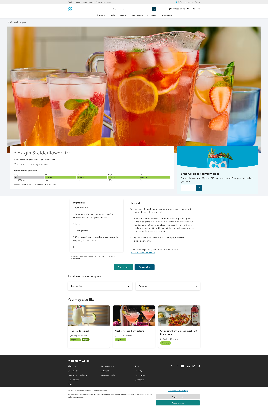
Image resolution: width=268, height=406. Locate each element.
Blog (70, 384)
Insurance (77, 2)
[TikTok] (199, 366)
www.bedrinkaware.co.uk (143, 252)
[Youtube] (182, 366)
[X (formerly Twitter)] (172, 366)
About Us (72, 366)
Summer (123, 15)
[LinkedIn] (188, 366)
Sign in (197, 2)
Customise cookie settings (178, 391)
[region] (134, 396)
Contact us (139, 380)
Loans (109, 2)
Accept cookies (178, 403)
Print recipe (123, 267)
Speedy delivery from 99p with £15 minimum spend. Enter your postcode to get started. (217, 180)
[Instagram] (194, 366)
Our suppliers (140, 375)
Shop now (100, 15)
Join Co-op (189, 2)
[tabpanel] (96, 230)
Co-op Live (167, 15)
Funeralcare (100, 2)
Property (138, 371)
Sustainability (73, 380)
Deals (112, 15)
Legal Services (88, 2)
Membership (137, 15)
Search (154, 9)
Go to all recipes (18, 22)
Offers (180, 2)
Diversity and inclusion (77, 375)
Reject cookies (178, 397)
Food (70, 2)
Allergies (105, 371)
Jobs (137, 366)
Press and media (108, 375)
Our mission (73, 371)
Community (152, 15)
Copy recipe (144, 267)
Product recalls (107, 366)
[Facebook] (177, 366)
